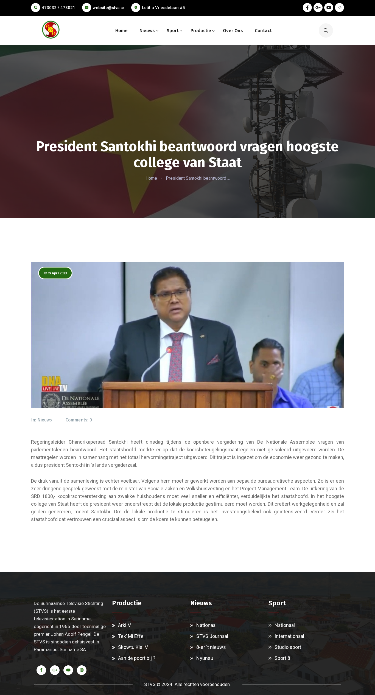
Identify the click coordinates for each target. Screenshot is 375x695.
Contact (263, 30)
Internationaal (289, 636)
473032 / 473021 (58, 7)
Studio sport (288, 647)
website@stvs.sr (108, 7)
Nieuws (147, 30)
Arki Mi (125, 625)
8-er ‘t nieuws (211, 647)
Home (121, 30)
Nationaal (206, 625)
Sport (173, 30)
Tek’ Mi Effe (131, 636)
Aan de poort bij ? (136, 658)
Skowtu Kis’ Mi (134, 647)
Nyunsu (204, 658)
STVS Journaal (212, 636)
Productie (201, 30)
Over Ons (233, 30)
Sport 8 (282, 658)
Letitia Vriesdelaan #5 (163, 7)
